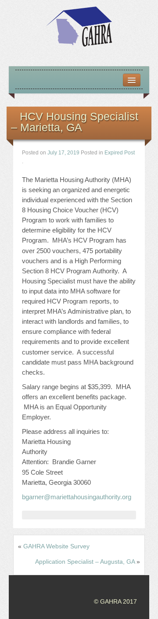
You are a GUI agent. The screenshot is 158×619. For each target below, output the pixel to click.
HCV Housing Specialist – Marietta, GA (74, 121)
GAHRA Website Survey (56, 546)
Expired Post (119, 153)
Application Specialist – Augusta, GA (85, 561)
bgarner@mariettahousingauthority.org (76, 497)
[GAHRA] (79, 25)
